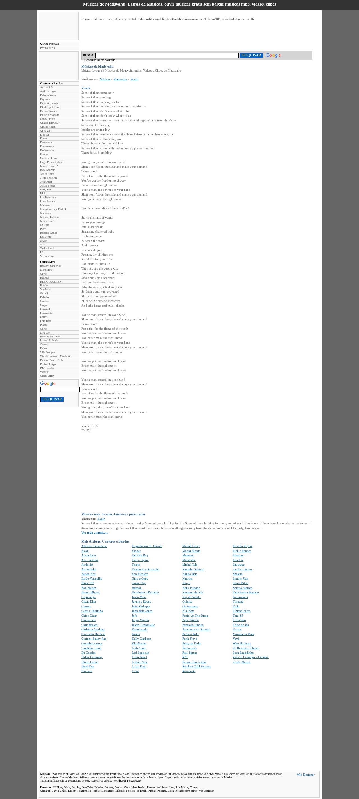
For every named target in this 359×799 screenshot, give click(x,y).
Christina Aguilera (93, 629)
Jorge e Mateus (48, 177)
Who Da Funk (242, 643)
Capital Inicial (48, 118)
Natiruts (187, 578)
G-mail (44, 293)
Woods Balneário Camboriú (55, 356)
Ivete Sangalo (47, 169)
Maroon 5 (45, 213)
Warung (44, 371)
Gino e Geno (140, 578)
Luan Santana (47, 201)
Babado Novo (48, 95)
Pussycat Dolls (191, 643)
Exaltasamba (47, 150)
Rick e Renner (242, 550)
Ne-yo (186, 583)
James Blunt (47, 173)
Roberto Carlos (48, 232)
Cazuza (86, 606)
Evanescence (47, 146)
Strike (43, 244)
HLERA (57, 787)
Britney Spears (48, 110)
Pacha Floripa (48, 364)
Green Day (139, 583)
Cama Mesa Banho (134, 787)
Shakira (238, 573)
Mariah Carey (191, 546)
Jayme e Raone (141, 601)
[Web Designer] (305, 775)
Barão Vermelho (91, 578)
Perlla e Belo (190, 634)
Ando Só (87, 564)
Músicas (105, 79)
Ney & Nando (191, 597)
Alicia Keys (88, 555)
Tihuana (238, 601)
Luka (135, 671)
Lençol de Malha (49, 340)
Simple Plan (240, 578)
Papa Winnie (190, 620)
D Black (44, 134)
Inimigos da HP (49, 165)
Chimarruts (88, 620)
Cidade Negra (47, 126)
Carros (43, 316)
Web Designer (48, 352)
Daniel (43, 138)
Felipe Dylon (140, 560)
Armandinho (47, 87)
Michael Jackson (49, 217)
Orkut (43, 273)
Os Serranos (190, 606)
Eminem (86, 671)
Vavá (236, 638)
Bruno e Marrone (49, 114)
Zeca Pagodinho (243, 652)
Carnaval (45, 309)
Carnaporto (46, 312)
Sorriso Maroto (242, 587)
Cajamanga (88, 597)
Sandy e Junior (242, 569)
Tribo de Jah (241, 624)
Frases (96, 790)
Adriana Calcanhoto (94, 546)
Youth (134, 79)
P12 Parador (47, 367)
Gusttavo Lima (48, 158)
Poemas (161, 790)
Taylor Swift (47, 248)
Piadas (43, 324)
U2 (41, 252)
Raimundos (189, 647)
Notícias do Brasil (136, 790)
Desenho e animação (79, 790)
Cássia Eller (88, 601)
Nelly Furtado (191, 587)
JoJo (134, 615)
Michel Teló (190, 564)
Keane (136, 634)
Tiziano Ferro (241, 610)
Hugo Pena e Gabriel (51, 162)
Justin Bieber (47, 185)
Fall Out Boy (140, 555)
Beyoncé (45, 99)
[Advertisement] (58, 26)
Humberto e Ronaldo (145, 592)
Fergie (136, 564)
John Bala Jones (142, 610)
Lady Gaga (139, 647)
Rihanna (238, 555)
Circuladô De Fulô (93, 634)
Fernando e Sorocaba (145, 569)
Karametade (139, 629)
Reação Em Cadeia (194, 661)
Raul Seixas (189, 652)
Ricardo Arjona (242, 546)
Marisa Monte (191, 550)
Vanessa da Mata (243, 634)
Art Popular (88, 569)
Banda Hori (88, 573)
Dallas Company (92, 657)
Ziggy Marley (242, 661)
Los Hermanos (48, 197)
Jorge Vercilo (140, 620)
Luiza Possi (139, 666)
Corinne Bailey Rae (93, 638)
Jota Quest (46, 181)
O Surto (187, 601)
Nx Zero (44, 224)
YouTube (45, 289)
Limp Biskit (139, 657)
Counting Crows (91, 643)
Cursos (44, 344)
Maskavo (188, 555)
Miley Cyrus (47, 220)
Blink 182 (87, 583)
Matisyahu (120, 79)
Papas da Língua (193, 624)
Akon (85, 550)
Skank (43, 240)
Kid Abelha (139, 643)
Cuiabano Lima (91, 647)
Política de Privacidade (127, 780)
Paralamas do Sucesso (196, 629)
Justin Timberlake (143, 624)
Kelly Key (46, 189)
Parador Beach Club (51, 360)
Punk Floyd (189, 638)
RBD (185, 657)
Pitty (43, 228)
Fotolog (44, 285)
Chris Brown (89, 624)
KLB (43, 193)
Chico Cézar (89, 615)
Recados (44, 277)
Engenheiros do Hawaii (147, 546)
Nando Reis (189, 573)
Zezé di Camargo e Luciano (251, 657)
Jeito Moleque (141, 606)
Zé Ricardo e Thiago (246, 647)
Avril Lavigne (48, 91)
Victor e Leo (47, 256)
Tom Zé (238, 615)
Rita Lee (238, 560)
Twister (237, 629)
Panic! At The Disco (195, 615)
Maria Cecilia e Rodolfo (53, 209)
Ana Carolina (89, 560)
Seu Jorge (45, 236)
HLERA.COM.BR (50, 281)
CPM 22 (45, 130)
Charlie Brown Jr (49, 122)
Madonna (45, 205)
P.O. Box (188, 610)
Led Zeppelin (140, 652)
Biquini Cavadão (49, 103)
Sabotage (239, 564)
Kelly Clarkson (141, 638)
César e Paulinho (92, 610)
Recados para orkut (50, 265)
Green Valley (47, 375)
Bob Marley (89, 587)
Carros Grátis (59, 790)
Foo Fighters (140, 573)
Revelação (188, 671)
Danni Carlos (89, 661)
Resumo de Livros (50, 336)
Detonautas (46, 142)
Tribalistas (239, 620)
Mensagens (46, 269)
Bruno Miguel (90, 592)
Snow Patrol (240, 583)
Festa (171, 790)
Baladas (44, 297)
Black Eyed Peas (49, 107)
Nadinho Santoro (193, 569)
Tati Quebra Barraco (246, 592)
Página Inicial (48, 47)
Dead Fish (87, 666)
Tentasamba (240, 597)
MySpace (45, 332)
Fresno (44, 154)
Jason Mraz (139, 597)
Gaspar (44, 305)
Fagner (136, 550)
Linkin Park (139, 661)
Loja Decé (45, 320)
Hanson (137, 587)
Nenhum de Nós (192, 592)
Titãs (236, 606)
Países (43, 348)
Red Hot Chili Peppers (196, 666)
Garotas (44, 301)
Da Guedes (88, 652)
